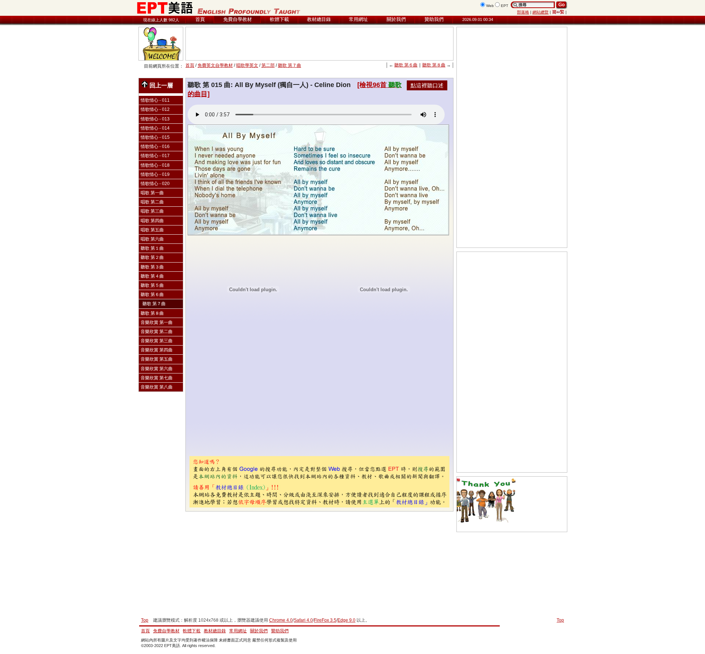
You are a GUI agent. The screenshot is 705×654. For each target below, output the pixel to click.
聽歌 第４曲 (152, 276)
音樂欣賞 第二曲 (157, 331)
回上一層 (161, 85)
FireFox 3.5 (325, 620)
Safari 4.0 (303, 620)
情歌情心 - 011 (155, 100)
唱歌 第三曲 (152, 211)
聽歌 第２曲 (152, 257)
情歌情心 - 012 (155, 109)
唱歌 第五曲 (152, 229)
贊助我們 (434, 19)
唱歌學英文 (247, 65)
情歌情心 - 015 (155, 137)
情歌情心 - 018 (155, 165)
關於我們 (396, 19)
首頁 (200, 19)
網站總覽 (540, 12)
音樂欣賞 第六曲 (157, 368)
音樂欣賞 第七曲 (157, 377)
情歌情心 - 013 (155, 119)
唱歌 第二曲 (152, 202)
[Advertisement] (319, 43)
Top (560, 620)
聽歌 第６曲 (405, 65)
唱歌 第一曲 (152, 192)
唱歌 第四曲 (152, 220)
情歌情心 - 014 (155, 128)
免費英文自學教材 (215, 65)
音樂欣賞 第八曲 (157, 387)
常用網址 (358, 19)
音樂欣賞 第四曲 (157, 350)
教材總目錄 (319, 19)
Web (490, 6)
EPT (504, 6)
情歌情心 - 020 (155, 183)
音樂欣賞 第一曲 (157, 322)
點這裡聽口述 (427, 85)
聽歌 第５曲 (152, 285)
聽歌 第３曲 (152, 267)
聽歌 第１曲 (152, 248)
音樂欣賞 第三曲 (157, 340)
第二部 (268, 65)
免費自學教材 (237, 19)
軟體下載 (279, 19)
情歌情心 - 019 (155, 174)
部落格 (523, 12)
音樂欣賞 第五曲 (157, 359)
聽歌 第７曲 (289, 65)
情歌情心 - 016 (155, 146)
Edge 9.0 (346, 620)
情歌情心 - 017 (155, 155)
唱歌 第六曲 (152, 239)
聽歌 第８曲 (433, 65)
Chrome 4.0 (281, 620)
